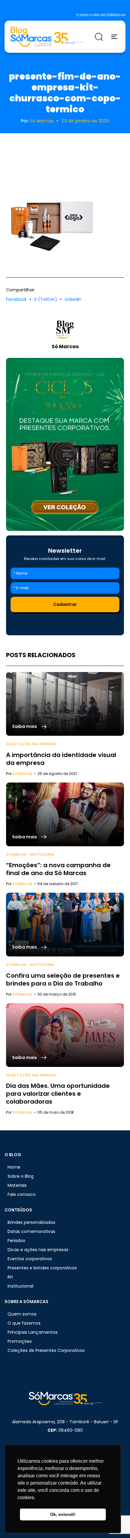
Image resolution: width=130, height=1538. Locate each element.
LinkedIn (73, 299)
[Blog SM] (47, 37)
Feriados (16, 1241)
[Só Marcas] (65, 444)
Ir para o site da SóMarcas (100, 14)
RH (10, 1277)
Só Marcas (42, 121)
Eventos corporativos (30, 1259)
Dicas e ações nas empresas (31, 744)
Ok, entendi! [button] (63, 1514)
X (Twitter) (45, 299)
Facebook (16, 299)
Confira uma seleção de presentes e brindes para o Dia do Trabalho (63, 979)
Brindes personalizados (31, 1222)
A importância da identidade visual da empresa (61, 759)
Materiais (17, 1185)
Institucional (20, 1286)
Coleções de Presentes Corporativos (46, 1350)
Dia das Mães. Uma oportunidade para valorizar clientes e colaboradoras (58, 1093)
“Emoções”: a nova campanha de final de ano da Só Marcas (58, 869)
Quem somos (22, 1314)
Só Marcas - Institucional (30, 854)
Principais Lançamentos (33, 1332)
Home (14, 1167)
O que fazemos (24, 1323)
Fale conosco (22, 1194)
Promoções (20, 1341)
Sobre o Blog (21, 1176)
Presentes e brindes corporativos (42, 1268)
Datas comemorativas (31, 1231)
